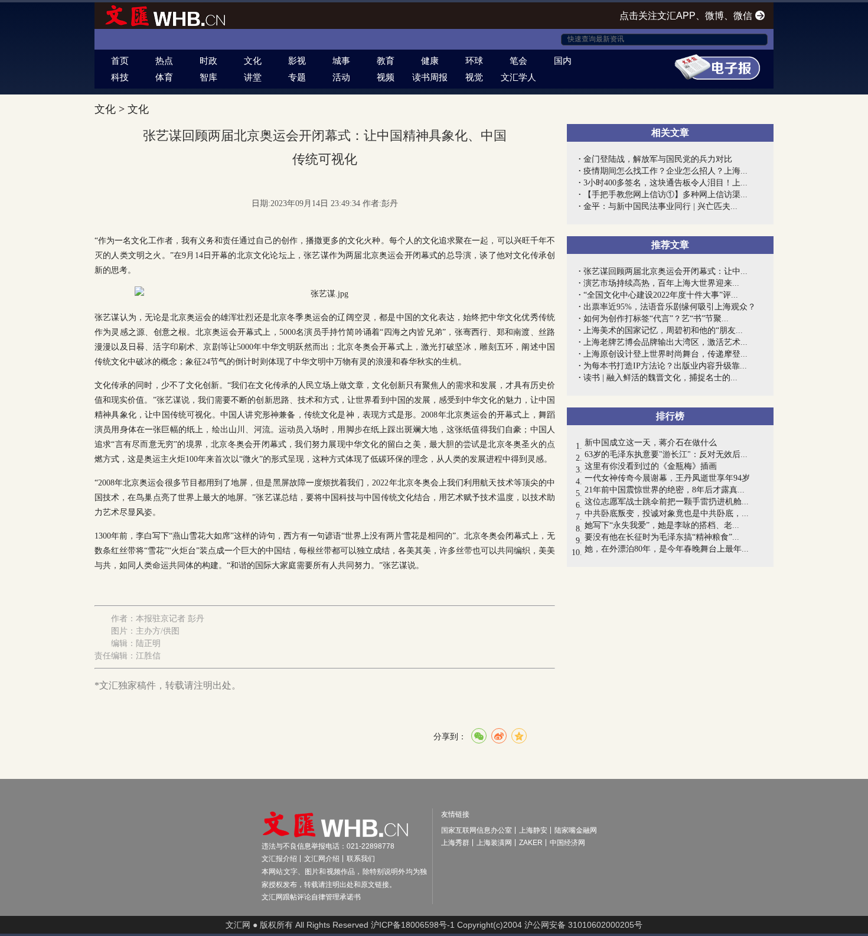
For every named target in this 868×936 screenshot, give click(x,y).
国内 (563, 61)
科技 (120, 77)
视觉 (474, 77)
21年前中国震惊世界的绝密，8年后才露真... (665, 489)
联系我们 (361, 859)
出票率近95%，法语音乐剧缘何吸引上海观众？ (669, 306)
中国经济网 (567, 843)
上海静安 (533, 830)
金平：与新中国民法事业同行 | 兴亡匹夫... (660, 206)
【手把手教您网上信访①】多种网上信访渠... (665, 194)
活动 (341, 77)
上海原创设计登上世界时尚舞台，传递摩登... (665, 354)
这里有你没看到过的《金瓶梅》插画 (651, 466)
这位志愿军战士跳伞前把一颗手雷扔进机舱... (667, 501)
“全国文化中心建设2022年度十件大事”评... (660, 295)
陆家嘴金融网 (575, 830)
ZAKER (531, 843)
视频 (385, 77)
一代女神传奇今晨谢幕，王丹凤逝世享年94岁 (667, 478)
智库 (208, 77)
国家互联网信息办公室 (476, 830)
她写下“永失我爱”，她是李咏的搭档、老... (662, 525)
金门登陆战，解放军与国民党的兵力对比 (657, 159)
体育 (164, 77)
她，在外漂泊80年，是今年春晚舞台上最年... (667, 548)
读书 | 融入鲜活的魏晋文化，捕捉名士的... (660, 377)
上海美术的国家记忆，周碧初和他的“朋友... (663, 330)
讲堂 (253, 77)
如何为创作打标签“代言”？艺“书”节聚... (656, 318)
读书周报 (430, 77)
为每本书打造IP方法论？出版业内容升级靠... (665, 365)
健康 (430, 61)
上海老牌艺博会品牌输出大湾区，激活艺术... (665, 342)
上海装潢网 (494, 843)
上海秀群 (455, 843)
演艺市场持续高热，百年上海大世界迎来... (661, 283)
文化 (253, 61)
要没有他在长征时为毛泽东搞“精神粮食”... (662, 537)
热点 (164, 61)
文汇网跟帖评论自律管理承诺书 (311, 897)
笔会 (518, 61)
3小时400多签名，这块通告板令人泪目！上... (665, 182)
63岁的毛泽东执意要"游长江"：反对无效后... (666, 454)
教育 (385, 61)
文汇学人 (518, 77)
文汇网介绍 (322, 859)
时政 (208, 61)
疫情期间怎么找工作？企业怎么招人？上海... (665, 171)
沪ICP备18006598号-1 (413, 925)
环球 (474, 61)
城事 (341, 61)
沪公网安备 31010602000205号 (583, 925)
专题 (297, 77)
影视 (297, 61)
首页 (120, 61)
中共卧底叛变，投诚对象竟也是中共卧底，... (667, 513)
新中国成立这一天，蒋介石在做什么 (651, 442)
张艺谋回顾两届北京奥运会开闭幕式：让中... (665, 271)
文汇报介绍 (279, 859)
